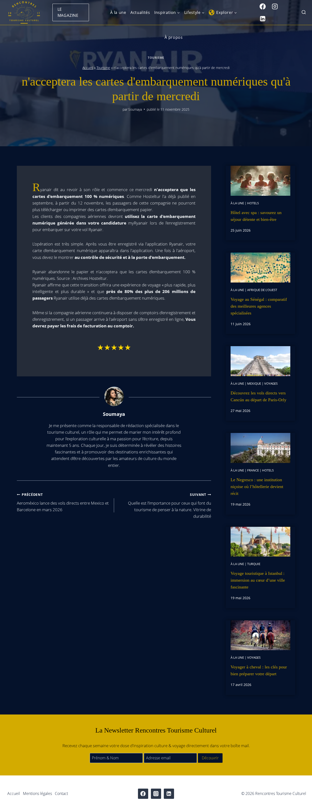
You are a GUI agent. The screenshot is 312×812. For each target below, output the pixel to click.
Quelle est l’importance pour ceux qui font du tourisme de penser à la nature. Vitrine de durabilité (169, 505)
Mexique (254, 383)
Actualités (140, 12)
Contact (61, 793)
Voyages (271, 383)
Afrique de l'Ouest (262, 290)
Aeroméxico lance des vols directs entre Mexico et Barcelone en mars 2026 (63, 502)
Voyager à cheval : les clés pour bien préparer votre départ (259, 670)
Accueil (87, 67)
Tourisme (156, 57)
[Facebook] (263, 6)
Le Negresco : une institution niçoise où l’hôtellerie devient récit (257, 486)
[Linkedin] (263, 18)
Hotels (253, 203)
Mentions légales (37, 793)
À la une (118, 12)
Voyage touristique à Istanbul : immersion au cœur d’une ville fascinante (258, 580)
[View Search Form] (303, 12)
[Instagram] (275, 6)
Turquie (253, 564)
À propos (174, 37)
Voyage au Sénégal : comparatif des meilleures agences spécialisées (259, 306)
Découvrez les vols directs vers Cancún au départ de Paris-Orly (258, 396)
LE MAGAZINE (68, 12)
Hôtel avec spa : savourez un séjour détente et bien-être (256, 216)
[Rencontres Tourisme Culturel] (24, 12)
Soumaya (135, 109)
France (253, 470)
